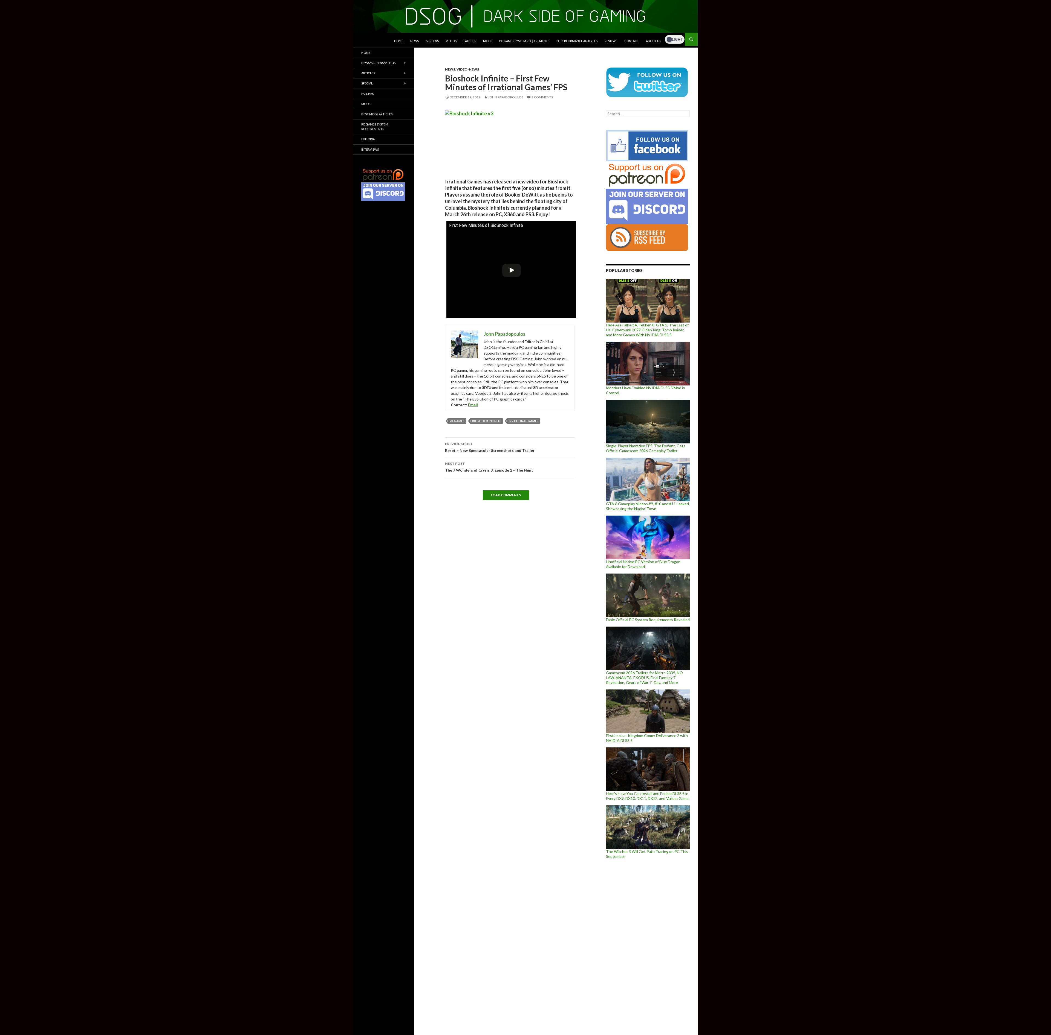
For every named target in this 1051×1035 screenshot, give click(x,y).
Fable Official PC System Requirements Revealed (648, 619)
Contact (631, 41)
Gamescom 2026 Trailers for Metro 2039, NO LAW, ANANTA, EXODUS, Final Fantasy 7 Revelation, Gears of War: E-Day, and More (644, 677)
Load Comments (506, 495)
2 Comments (542, 97)
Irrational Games (523, 421)
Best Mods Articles (376, 114)
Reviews (611, 41)
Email (473, 404)
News (414, 41)
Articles (368, 73)
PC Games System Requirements (524, 41)
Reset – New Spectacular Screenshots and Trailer (490, 447)
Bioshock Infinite (486, 421)
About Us (653, 41)
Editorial (368, 139)
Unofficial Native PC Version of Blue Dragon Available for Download (643, 564)
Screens (432, 41)
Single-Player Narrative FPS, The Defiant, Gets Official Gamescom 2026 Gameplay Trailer (645, 448)
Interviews (370, 149)
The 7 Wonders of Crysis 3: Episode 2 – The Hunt (489, 466)
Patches (470, 41)
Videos (451, 41)
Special (367, 83)
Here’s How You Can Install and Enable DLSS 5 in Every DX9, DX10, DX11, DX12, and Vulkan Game (647, 796)
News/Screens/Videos (378, 63)
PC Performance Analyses (576, 41)
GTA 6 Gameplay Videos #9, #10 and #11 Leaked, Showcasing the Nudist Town (648, 506)
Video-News (468, 69)
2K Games (457, 421)
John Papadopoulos (505, 97)
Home (398, 41)
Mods (487, 41)
